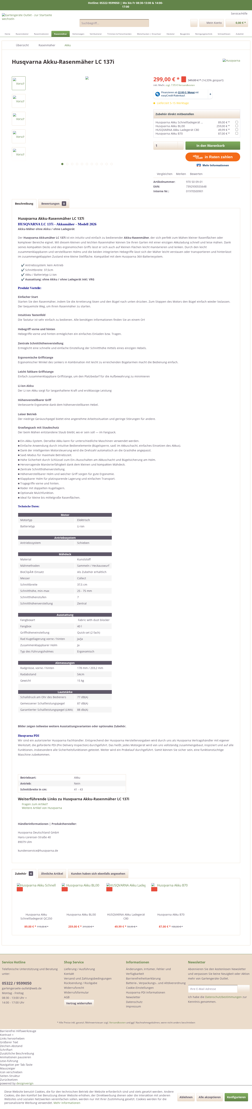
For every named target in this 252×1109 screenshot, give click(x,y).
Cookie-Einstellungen (140, 988)
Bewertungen (53, 203)
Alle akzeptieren (210, 1097)
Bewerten (196, 174)
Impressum (133, 1006)
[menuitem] (114, 23)
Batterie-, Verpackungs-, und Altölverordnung (156, 983)
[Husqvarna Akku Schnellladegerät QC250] (36, 897)
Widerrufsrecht (74, 988)
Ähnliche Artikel (52, 873)
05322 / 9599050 (17, 983)
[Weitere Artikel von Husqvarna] (231, 65)
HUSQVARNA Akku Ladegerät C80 (177, 130)
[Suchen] (145, 23)
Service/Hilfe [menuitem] (239, 13)
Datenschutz (134, 1002)
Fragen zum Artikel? (34, 804)
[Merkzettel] (193, 23)
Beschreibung (24, 203)
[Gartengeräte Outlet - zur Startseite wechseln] (31, 21)
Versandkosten (117, 1022)
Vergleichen (164, 174)
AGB (66, 997)
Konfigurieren (236, 1097)
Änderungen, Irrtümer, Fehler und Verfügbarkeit (148, 971)
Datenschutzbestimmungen (223, 997)
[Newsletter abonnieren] (243, 989)
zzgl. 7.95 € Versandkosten (180, 85)
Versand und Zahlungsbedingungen (88, 978)
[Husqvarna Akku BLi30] (81, 897)
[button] (126, 1035)
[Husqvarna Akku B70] (170, 897)
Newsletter (133, 997)
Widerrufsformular (76, 992)
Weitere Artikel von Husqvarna (41, 808)
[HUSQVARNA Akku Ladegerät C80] (126, 897)
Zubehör (23, 873)
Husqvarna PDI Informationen (145, 992)
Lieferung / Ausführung (79, 969)
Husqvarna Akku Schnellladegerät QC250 (182, 122)
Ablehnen (186, 1097)
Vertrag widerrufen (79, 1003)
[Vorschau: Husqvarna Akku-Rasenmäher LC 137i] (19, 83)
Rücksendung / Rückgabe (80, 983)
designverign (24, 1083)
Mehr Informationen (67, 1103)
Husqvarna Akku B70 (169, 133)
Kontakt (69, 974)
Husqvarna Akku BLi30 (170, 126)
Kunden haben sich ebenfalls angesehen (98, 873)
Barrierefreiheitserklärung (143, 978)
